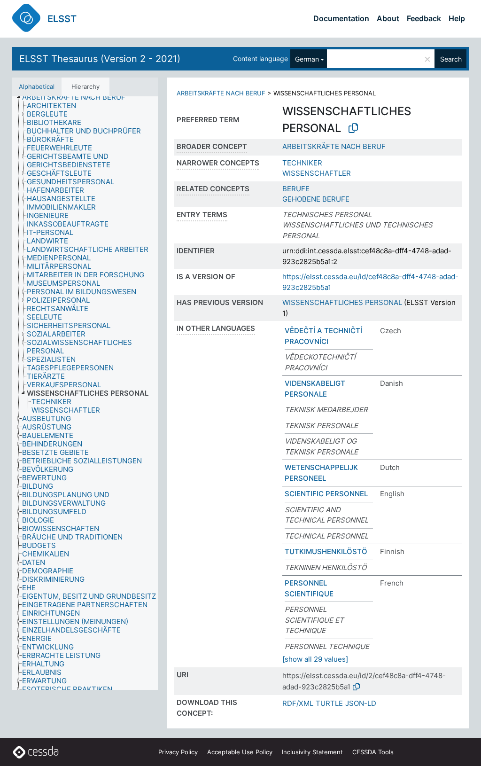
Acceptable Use (239, 752)
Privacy (178, 752)
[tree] (85, 393)
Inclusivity (312, 752)
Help (457, 18)
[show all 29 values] (315, 659)
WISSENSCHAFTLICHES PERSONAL (342, 302)
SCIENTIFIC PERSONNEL (326, 493)
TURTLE (329, 703)
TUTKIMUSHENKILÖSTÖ (326, 551)
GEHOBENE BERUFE (315, 199)
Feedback (424, 18)
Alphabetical (36, 86)
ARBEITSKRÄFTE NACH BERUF (221, 93)
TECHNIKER (302, 162)
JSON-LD (360, 703)
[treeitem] (78, 97)
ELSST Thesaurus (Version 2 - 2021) (99, 58)
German (307, 59)
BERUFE (296, 188)
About (388, 18)
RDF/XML (297, 703)
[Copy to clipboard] (353, 128)
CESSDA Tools (373, 752)
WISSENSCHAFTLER (316, 173)
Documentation (341, 18)
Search (451, 59)
